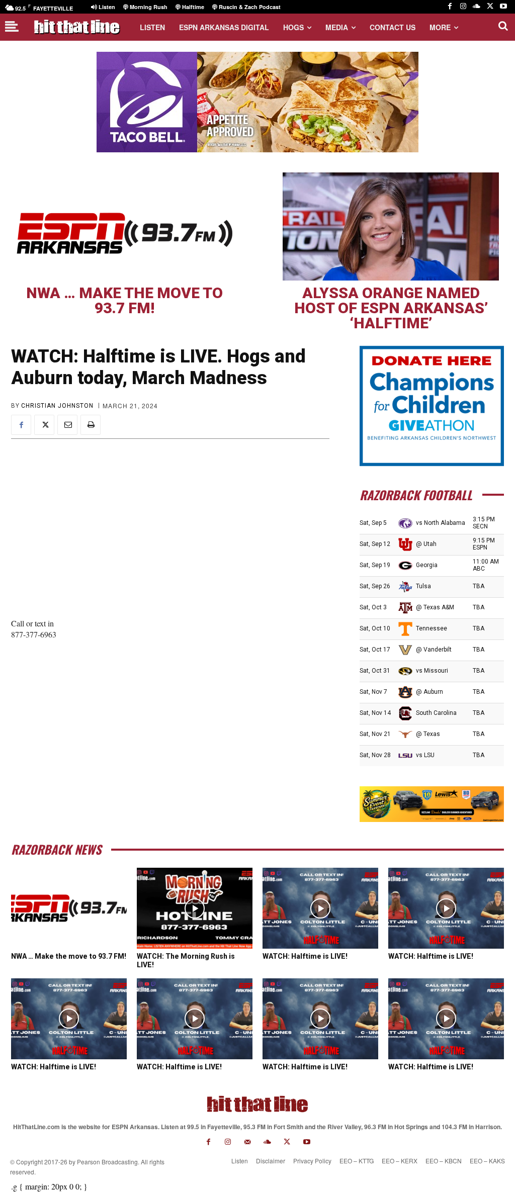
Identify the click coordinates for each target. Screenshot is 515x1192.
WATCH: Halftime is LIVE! (305, 956)
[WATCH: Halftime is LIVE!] (320, 908)
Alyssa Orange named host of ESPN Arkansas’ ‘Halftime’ (391, 308)
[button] (503, 26)
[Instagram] (463, 7)
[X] (490, 7)
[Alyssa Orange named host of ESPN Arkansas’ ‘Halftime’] (391, 226)
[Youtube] (503, 7)
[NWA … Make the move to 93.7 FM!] (124, 226)
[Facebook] (450, 7)
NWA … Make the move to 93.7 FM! (124, 300)
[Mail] (248, 1142)
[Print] (90, 425)
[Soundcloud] (476, 7)
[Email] (67, 425)
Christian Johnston (57, 406)
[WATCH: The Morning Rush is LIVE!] (194, 908)
